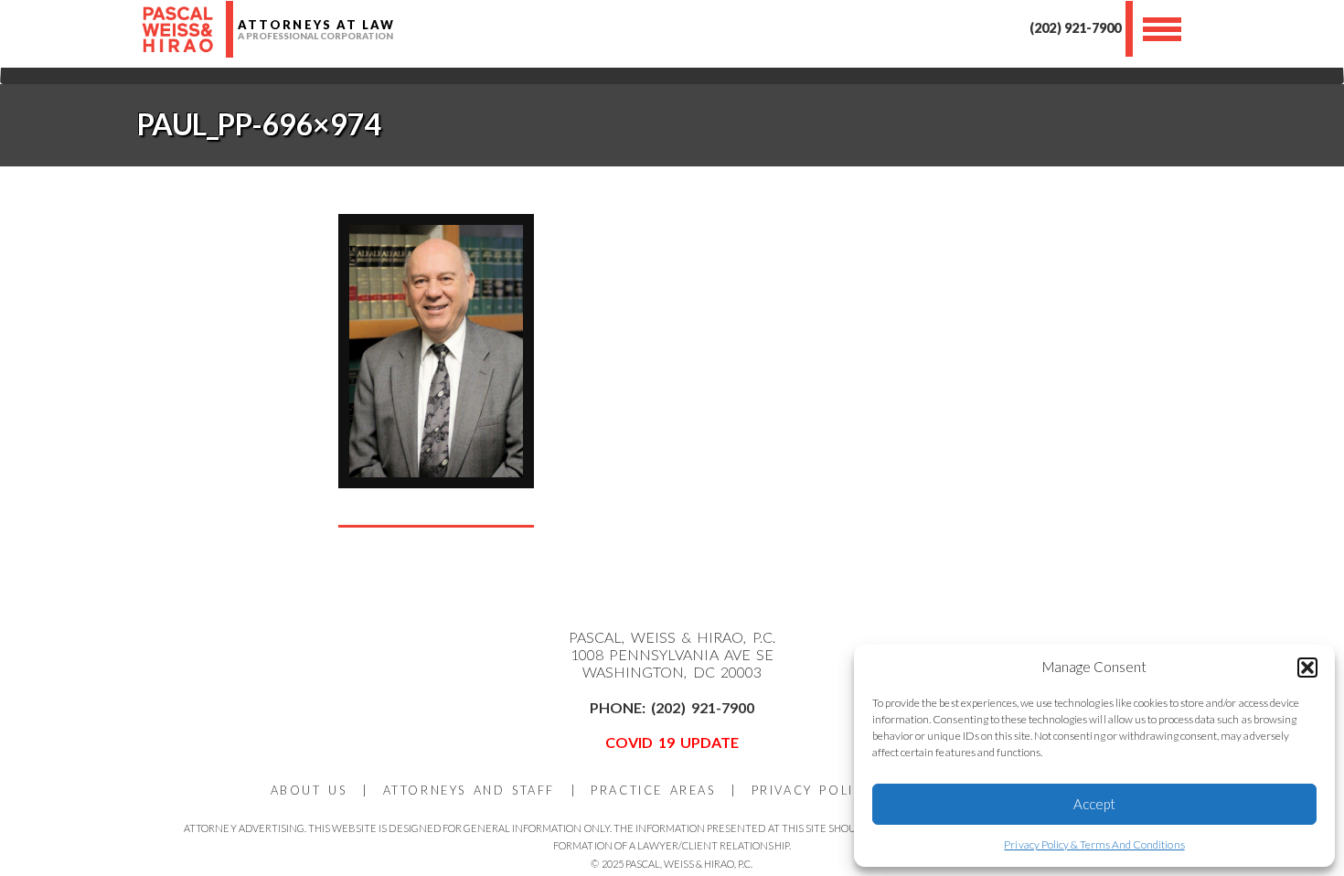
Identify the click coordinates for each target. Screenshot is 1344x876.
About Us (309, 790)
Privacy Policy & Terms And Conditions (1094, 844)
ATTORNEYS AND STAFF (469, 790)
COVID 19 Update (672, 742)
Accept (1094, 804)
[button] (1307, 667)
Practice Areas (653, 790)
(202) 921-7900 (1074, 28)
